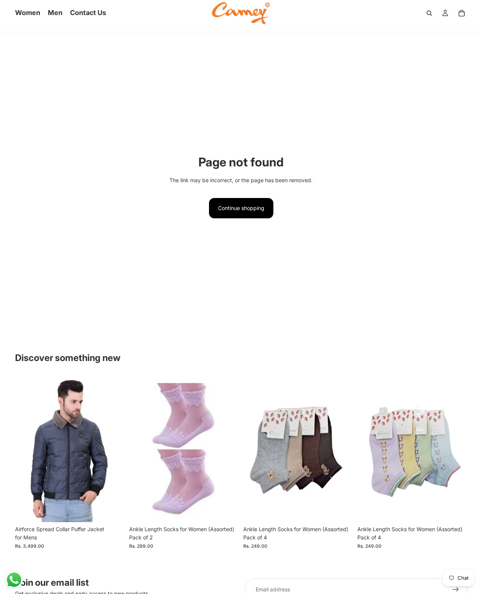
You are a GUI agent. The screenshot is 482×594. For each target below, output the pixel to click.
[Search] (429, 13)
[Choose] (113, 510)
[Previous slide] (26, 449)
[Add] (227, 510)
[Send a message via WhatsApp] (14, 580)
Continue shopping (241, 208)
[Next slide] (113, 449)
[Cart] (461, 13)
